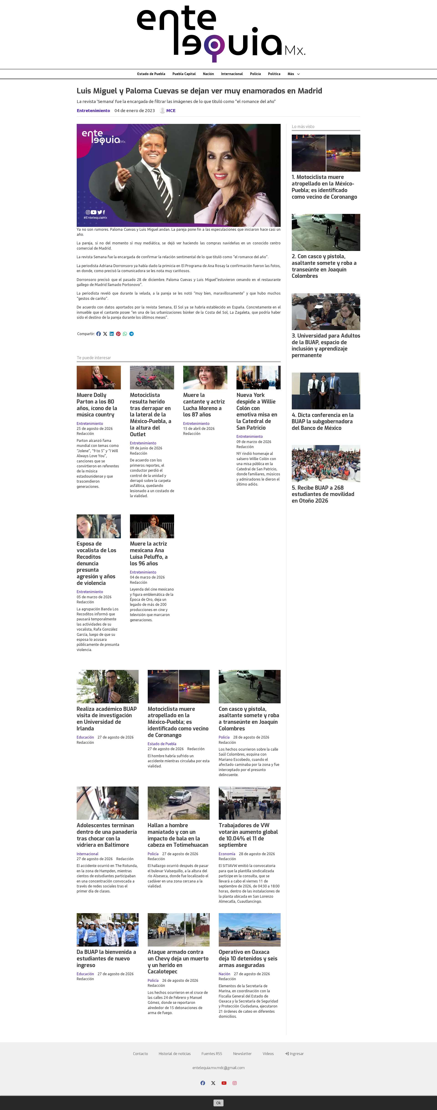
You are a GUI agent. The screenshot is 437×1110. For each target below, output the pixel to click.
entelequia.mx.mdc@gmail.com (219, 1067)
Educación (85, 737)
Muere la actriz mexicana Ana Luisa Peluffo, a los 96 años (149, 553)
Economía (227, 854)
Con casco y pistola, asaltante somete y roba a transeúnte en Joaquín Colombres (249, 719)
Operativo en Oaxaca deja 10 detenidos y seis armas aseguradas (248, 959)
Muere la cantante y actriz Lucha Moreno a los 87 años (204, 405)
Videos (268, 1053)
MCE (170, 110)
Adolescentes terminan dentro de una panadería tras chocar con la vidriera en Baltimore (107, 835)
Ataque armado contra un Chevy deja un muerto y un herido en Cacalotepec (178, 962)
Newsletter (242, 1053)
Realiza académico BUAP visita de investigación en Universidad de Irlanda (107, 719)
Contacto (140, 1053)
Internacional (232, 74)
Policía (255, 74)
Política (274, 74)
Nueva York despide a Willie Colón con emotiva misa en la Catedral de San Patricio (256, 411)
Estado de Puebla (151, 74)
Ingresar (296, 1053)
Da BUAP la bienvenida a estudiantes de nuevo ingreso (106, 959)
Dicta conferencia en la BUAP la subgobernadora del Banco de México (323, 422)
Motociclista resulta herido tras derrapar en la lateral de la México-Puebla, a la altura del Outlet (150, 415)
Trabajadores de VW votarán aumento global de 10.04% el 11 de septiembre (248, 835)
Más (291, 74)
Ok (218, 1103)
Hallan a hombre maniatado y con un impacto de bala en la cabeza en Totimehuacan (178, 835)
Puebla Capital (184, 74)
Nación (208, 74)
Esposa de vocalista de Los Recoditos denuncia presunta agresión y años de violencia (96, 563)
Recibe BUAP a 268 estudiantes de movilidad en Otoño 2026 (323, 494)
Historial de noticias (175, 1053)
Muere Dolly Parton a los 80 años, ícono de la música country (97, 405)
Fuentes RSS (212, 1053)
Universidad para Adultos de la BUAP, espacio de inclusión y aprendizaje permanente (326, 345)
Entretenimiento (93, 110)
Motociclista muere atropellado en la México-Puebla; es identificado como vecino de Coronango (178, 722)
